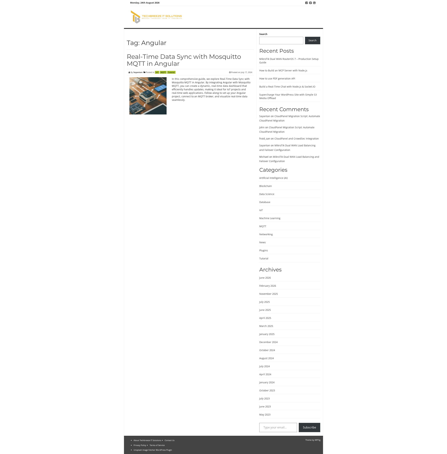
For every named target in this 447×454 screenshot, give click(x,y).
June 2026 (265, 277)
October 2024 (267, 350)
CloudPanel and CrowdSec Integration (296, 138)
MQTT (163, 72)
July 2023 (264, 398)
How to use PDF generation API (277, 78)
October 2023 (267, 390)
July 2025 (264, 301)
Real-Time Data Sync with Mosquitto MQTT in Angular (184, 60)
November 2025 (268, 293)
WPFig (317, 440)
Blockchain (265, 186)
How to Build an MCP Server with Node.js (283, 70)
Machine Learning (269, 218)
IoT (157, 72)
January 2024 (266, 382)
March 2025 (266, 326)
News (262, 242)
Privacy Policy (140, 445)
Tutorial (171, 72)
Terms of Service (157, 445)
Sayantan (137, 72)
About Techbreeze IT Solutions (147, 440)
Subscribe (309, 427)
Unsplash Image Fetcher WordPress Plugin (153, 450)
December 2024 (268, 342)
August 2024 (266, 358)
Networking (266, 234)
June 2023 (265, 406)
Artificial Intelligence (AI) (273, 178)
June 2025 (265, 310)
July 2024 (264, 366)
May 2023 (264, 414)
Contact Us (169, 440)
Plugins (263, 250)
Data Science (266, 194)
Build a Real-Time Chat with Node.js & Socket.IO (287, 86)
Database (264, 202)
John (262, 127)
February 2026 (267, 285)
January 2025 (266, 334)
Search (263, 34)
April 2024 (265, 374)
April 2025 (265, 318)
